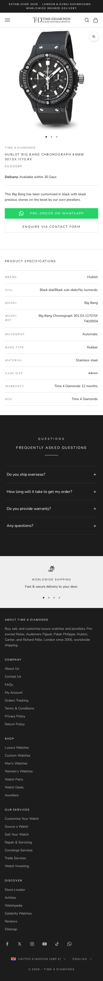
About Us (12, 668)
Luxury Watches (17, 747)
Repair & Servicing (18, 842)
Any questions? (20, 525)
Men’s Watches (16, 763)
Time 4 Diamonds (20, 147)
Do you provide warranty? (29, 508)
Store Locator (15, 889)
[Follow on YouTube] (44, 944)
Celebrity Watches (18, 913)
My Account (14, 692)
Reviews (11, 921)
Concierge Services (19, 850)
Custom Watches (17, 755)
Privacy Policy (15, 716)
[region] (51, 577)
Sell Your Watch (17, 834)
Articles (10, 897)
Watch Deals (14, 787)
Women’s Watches (19, 771)
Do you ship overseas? (26, 474)
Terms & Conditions (19, 708)
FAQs (9, 684)
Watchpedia (13, 905)
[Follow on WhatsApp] (69, 944)
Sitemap (11, 929)
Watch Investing (17, 866)
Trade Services (15, 858)
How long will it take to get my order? (39, 491)
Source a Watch (16, 826)
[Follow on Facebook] (7, 944)
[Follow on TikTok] (57, 944)
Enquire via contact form (51, 227)
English (80, 959)
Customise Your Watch (22, 818)
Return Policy (15, 724)
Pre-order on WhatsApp (57, 213)
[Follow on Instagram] (32, 944)
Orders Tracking (16, 700)
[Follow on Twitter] (19, 944)
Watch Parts (14, 779)
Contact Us (13, 676)
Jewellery (12, 795)
